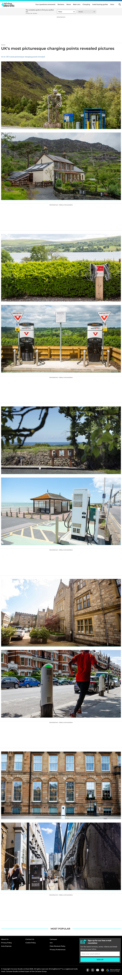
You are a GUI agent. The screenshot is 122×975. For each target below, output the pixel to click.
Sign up (100, 960)
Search (120, 4)
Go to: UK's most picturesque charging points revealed (23, 57)
